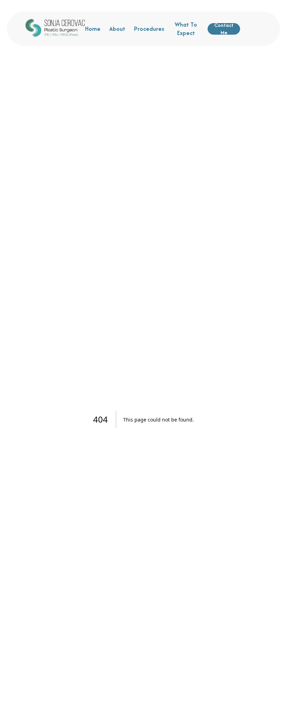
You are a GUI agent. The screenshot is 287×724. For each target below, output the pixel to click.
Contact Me (223, 29)
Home (92, 29)
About (117, 29)
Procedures (149, 29)
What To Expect (186, 28)
